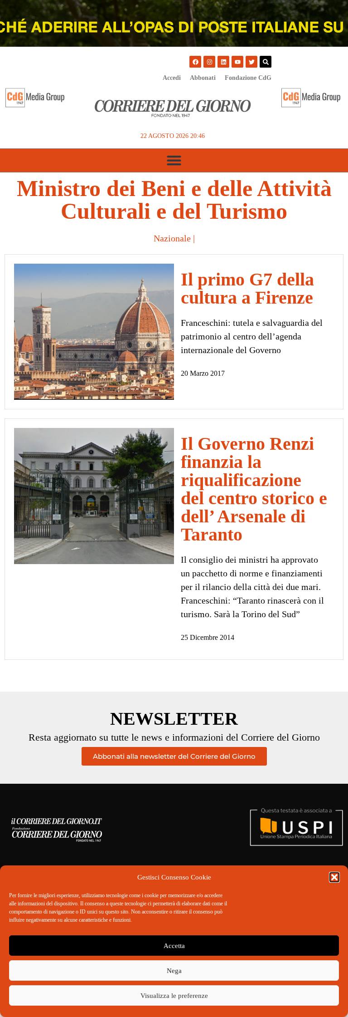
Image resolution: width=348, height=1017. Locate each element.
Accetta (174, 945)
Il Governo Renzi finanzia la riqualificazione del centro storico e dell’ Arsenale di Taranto (254, 489)
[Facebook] (195, 62)
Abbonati (203, 77)
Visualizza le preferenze (174, 995)
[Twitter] (251, 62)
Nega (174, 970)
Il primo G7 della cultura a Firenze (247, 288)
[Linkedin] (223, 62)
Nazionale (172, 238)
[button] (334, 877)
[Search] (265, 62)
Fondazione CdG (248, 77)
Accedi (172, 77)
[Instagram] (209, 62)
